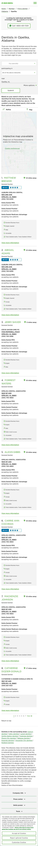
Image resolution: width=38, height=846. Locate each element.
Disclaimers (5, 783)
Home (3, 9)
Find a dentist (23, 9)
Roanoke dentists (7, 740)
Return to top (6, 721)
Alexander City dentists (23, 740)
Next (29, 716)
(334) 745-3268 (7, 336)
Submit (11, 90)
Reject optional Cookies (19, 838)
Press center (18, 799)
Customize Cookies (19, 842)
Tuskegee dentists (25, 736)
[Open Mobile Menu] (35, 3)
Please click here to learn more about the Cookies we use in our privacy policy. (17, 828)
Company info (18, 793)
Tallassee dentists (23, 738)
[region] (19, 830)
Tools (18, 811)
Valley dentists (14, 734)
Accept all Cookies (19, 833)
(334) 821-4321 (7, 685)
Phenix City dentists (8, 738)
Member (12, 9)
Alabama (4, 11)
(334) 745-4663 (7, 398)
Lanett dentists (25, 734)
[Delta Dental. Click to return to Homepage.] (14, 3)
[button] (11, 187)
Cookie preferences (12, 148)
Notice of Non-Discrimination (12, 785)
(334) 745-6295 (7, 199)
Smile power (18, 805)
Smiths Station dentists (9, 736)
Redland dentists (7, 743)
